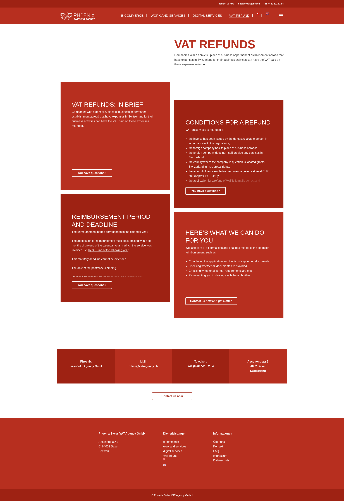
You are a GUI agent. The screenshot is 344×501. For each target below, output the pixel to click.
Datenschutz (221, 460)
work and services (174, 446)
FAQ (216, 451)
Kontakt (218, 446)
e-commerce (171, 441)
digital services (172, 451)
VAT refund (170, 455)
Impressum (220, 455)
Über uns (219, 441)
